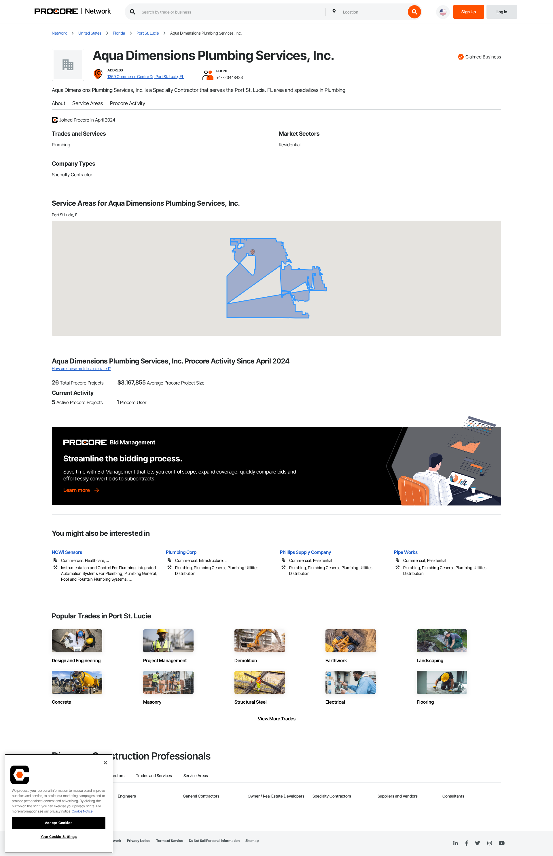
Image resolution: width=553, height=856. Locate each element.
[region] (59, 803)
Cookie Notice (82, 811)
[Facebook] (466, 843)
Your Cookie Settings (59, 836)
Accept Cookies (58, 823)
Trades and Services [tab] (154, 775)
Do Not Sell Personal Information (214, 840)
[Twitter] (477, 843)
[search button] (414, 11)
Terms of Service (169, 840)
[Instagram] (489, 843)
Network (98, 11)
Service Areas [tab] (195, 775)
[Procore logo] (56, 12)
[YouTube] (502, 843)
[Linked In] (455, 843)
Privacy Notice (138, 840)
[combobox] (373, 11)
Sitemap (252, 840)
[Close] (105, 762)
